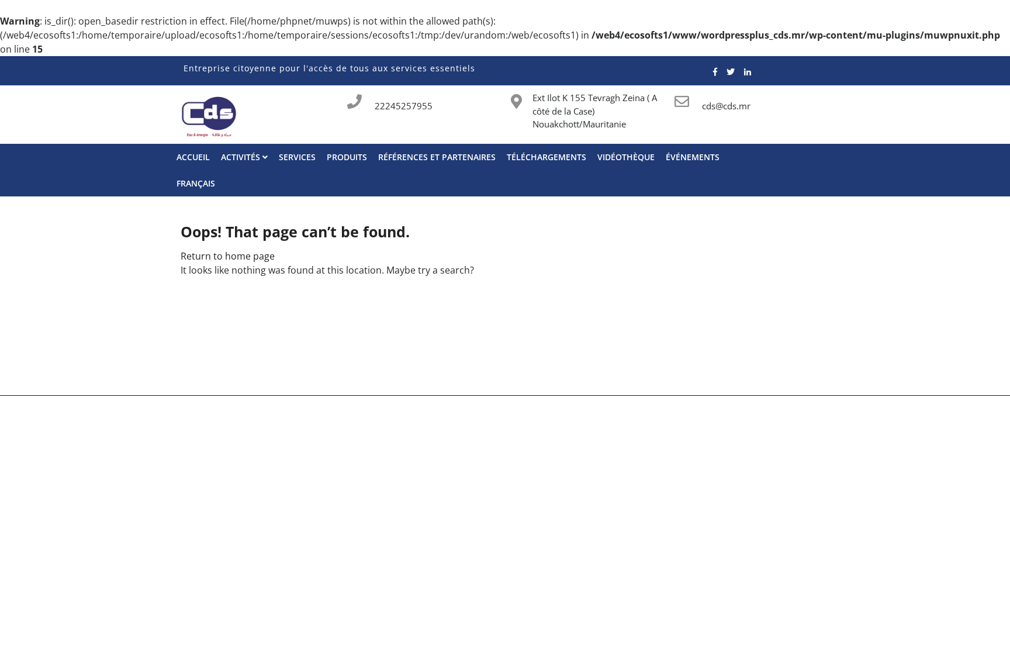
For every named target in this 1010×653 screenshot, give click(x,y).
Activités (241, 157)
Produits (347, 157)
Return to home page (228, 256)
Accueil (193, 157)
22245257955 (404, 106)
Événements (693, 157)
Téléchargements (546, 157)
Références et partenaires (437, 157)
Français (196, 183)
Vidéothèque (626, 157)
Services (297, 157)
